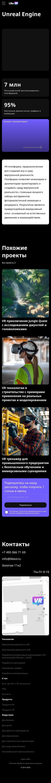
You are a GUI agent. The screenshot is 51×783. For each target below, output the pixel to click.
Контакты (6, 694)
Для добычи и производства (15, 730)
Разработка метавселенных (15, 673)
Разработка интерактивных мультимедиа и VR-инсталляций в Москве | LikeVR (24, 656)
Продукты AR (8, 704)
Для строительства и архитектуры (18, 741)
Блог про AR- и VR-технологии (16, 683)
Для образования (10, 736)
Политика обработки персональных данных (25, 763)
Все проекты (8, 262)
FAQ (4, 688)
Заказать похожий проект (16, 121)
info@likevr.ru (11, 559)
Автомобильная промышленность (18, 751)
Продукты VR (8, 709)
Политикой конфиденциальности (30, 511)
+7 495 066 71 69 (14, 552)
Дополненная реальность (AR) (16, 649)
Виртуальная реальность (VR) (16, 644)
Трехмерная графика (12, 668)
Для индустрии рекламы (13, 746)
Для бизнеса (8, 720)
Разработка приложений (13, 662)
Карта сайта (25, 759)
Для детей (7, 725)
